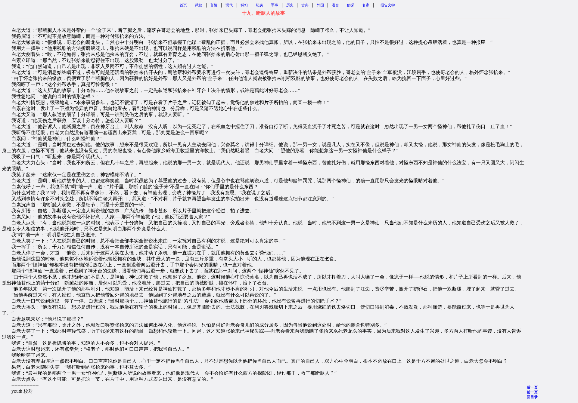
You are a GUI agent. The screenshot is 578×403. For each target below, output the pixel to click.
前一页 (532, 392)
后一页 (532, 387)
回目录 (532, 397)
